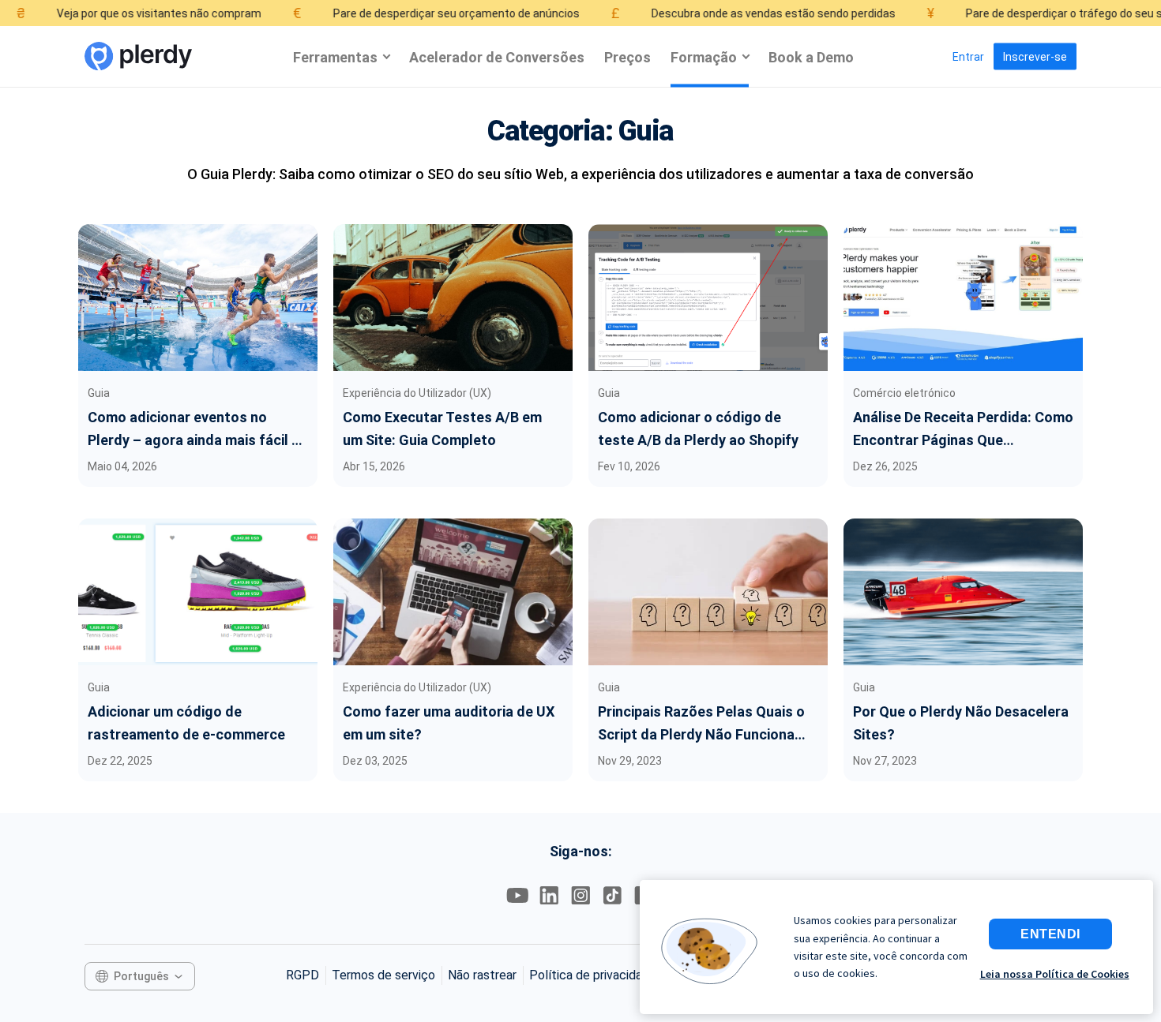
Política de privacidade (592, 975)
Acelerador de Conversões (496, 56)
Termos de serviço (383, 975)
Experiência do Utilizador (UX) (417, 393)
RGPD (302, 975)
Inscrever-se (1035, 57)
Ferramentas (335, 56)
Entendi (1050, 934)
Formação (704, 56)
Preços (627, 56)
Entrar (968, 57)
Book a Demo (811, 56)
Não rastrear (482, 975)
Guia (99, 393)
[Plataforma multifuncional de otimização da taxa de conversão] (138, 56)
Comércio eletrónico (904, 393)
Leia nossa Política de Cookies (1054, 974)
